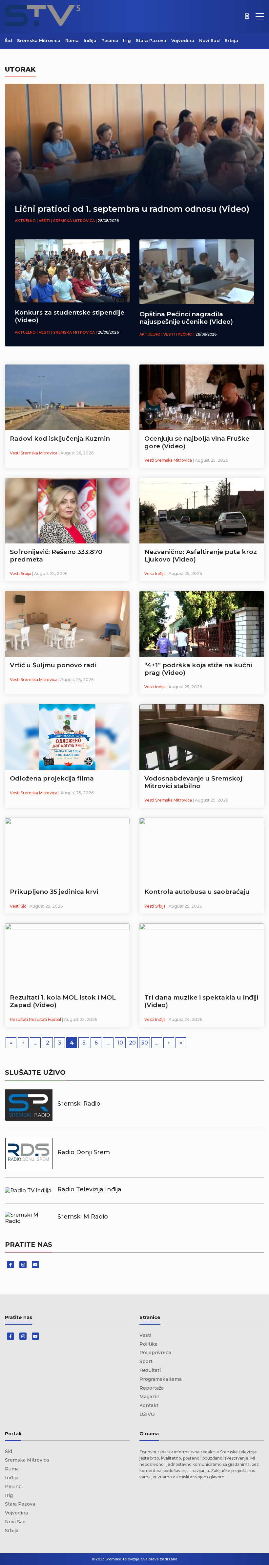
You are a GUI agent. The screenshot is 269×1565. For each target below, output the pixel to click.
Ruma (72, 40)
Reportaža (151, 1388)
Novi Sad (209, 40)
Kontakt (148, 1405)
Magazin (149, 1397)
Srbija (231, 40)
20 (132, 1043)
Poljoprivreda (155, 1353)
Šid (8, 40)
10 (120, 1043)
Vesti (145, 1335)
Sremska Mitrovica (38, 40)
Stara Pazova (151, 40)
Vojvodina (182, 40)
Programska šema (160, 1379)
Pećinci (109, 40)
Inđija (90, 40)
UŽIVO (147, 1414)
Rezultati (150, 1370)
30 (144, 1043)
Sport (146, 1361)
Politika (148, 1344)
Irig (127, 40)
